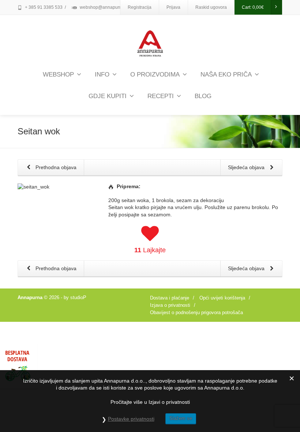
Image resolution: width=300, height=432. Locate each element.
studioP (78, 297)
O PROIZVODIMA (155, 74)
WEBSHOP (58, 74)
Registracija (139, 7)
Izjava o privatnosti (170, 305)
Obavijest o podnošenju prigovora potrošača (196, 312)
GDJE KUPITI (108, 96)
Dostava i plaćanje (169, 298)
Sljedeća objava (247, 167)
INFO (102, 74)
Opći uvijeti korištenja (222, 298)
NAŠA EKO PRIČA (226, 74)
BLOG (203, 96)
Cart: (253, 7)
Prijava (173, 7)
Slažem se (180, 418)
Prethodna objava (55, 167)
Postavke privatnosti (131, 419)
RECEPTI (160, 96)
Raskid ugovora (211, 7)
